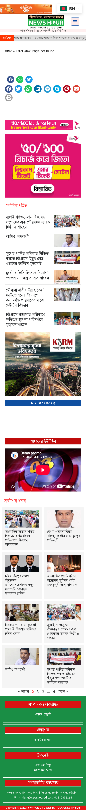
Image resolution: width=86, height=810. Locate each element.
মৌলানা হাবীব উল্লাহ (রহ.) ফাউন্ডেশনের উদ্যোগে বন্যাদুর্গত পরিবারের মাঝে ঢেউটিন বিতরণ (25, 298)
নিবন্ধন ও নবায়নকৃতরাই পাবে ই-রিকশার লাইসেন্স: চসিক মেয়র (22, 629)
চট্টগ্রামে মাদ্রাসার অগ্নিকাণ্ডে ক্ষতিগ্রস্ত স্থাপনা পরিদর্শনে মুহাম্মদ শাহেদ (26, 319)
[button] (75, 22)
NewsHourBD (33, 807)
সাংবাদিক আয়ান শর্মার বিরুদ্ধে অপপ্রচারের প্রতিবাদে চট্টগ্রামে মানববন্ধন (19, 538)
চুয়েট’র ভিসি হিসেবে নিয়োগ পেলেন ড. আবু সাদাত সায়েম (27, 275)
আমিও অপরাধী (17, 236)
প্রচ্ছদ (8, 51)
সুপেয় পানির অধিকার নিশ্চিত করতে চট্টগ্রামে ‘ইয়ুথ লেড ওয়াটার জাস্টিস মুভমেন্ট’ (27, 258)
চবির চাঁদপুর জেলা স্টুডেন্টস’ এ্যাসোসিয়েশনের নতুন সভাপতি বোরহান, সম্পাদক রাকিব (19, 585)
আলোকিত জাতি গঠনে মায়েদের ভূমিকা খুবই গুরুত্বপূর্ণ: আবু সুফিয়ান (62, 580)
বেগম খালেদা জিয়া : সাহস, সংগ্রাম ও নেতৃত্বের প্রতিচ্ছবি (63, 536)
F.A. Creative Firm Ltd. (68, 807)
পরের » (63, 691)
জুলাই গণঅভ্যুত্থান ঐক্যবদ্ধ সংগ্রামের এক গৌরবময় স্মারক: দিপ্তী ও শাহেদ (28, 222)
